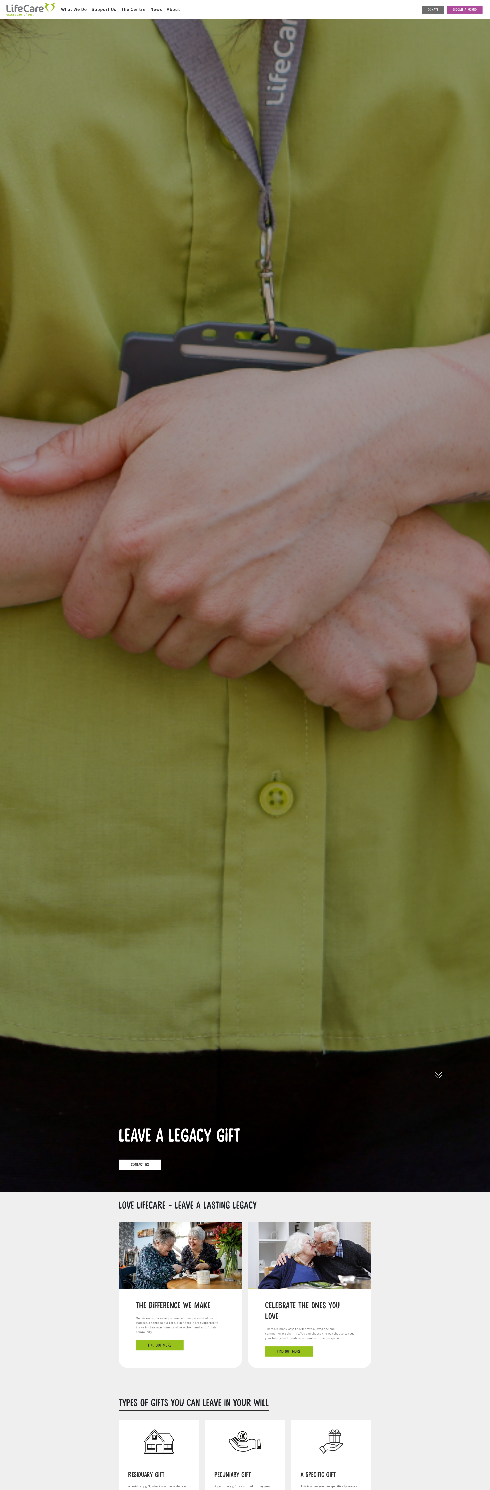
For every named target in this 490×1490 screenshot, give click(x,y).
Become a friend (465, 9)
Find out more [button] (159, 1345)
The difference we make (173, 1305)
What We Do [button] (74, 9)
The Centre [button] (133, 9)
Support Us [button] (103, 9)
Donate (433, 9)
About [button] (173, 9)
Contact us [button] (140, 1164)
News (156, 9)
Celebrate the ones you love (302, 1311)
